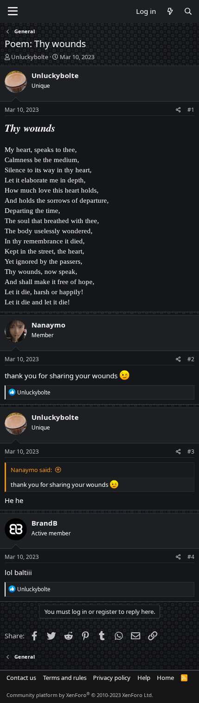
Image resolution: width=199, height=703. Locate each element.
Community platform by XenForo (79, 694)
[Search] (188, 11)
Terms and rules (65, 677)
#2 (190, 359)
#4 (190, 557)
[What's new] (170, 11)
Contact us (21, 677)
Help (143, 677)
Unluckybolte (29, 57)
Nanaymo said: (31, 470)
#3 (190, 451)
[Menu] (13, 11)
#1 (190, 110)
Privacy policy (112, 677)
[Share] (178, 110)
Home (165, 677)
